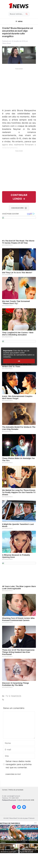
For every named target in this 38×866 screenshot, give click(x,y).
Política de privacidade (16, 790)
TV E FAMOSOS (13, 696)
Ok (19, 361)
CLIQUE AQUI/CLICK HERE (25, 800)
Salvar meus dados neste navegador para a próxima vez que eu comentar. (18, 764)
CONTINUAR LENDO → (19, 197)
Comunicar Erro (17, 208)
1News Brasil (6, 43)
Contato (4, 790)
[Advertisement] (19, 88)
